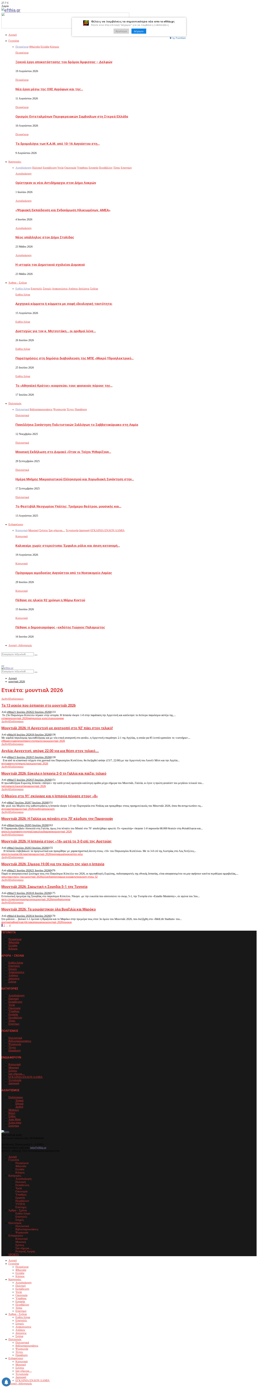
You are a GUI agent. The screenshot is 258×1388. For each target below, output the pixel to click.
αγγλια (11, 740)
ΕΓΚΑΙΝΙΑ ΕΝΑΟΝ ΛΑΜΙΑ (25, 1076)
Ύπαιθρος (13, 1011)
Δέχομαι (139, 31)
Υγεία (11, 1004)
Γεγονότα (13, 40)
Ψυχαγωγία (14, 1044)
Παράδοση (14, 1050)
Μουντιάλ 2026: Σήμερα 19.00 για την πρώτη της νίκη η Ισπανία (52, 864)
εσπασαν (6, 718)
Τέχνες (12, 1047)
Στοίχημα (13, 1125)
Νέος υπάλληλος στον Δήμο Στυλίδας (44, 237)
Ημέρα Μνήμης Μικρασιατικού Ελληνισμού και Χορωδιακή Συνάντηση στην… (74, 479)
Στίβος (12, 1116)
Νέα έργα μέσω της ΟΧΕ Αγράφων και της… (49, 89)
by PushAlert (179, 38)
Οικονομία (14, 1008)
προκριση (49, 808)
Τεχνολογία (14, 1080)
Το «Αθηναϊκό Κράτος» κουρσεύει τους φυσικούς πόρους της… (64, 386)
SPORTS (13, 1254)
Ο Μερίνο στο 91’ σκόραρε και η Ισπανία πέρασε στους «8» (49, 796)
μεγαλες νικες (18, 876)
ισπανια (25, 786)
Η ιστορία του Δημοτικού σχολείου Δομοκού (50, 265)
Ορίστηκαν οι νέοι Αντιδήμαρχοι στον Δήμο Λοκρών (55, 183)
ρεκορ (55, 718)
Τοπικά (19, 1100)
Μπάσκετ (13, 1109)
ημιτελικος (42, 740)
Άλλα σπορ (14, 1122)
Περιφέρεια (21, 52)
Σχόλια (12, 981)
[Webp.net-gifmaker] (65, 27)
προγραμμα (57, 854)
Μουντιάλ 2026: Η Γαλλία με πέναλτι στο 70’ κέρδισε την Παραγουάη (57, 819)
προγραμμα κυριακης (64, 876)
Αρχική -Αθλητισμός (20, 645)
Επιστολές (14, 965)
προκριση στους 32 (87, 876)
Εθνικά (19, 1103)
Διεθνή (5, 698)
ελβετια (22, 854)
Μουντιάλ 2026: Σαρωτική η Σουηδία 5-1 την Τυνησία (44, 887)
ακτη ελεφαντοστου (12, 899)
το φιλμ (78, 854)
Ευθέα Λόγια (22, 294)
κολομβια (41, 831)
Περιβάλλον (15, 1017)
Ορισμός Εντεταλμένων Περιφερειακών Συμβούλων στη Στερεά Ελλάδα (71, 117)
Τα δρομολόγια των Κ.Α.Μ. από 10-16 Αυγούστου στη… (57, 144)
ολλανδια (47, 876)
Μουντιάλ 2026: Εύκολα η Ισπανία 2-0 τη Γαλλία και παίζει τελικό (53, 773)
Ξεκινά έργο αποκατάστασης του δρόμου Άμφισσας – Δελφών (63, 62)
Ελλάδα (12, 945)
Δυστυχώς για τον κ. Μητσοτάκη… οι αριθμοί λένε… (55, 331)
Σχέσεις (12, 1070)
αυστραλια (7, 922)
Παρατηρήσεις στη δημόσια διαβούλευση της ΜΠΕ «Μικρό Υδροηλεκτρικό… (74, 358)
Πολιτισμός (14, 403)
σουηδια (56, 899)
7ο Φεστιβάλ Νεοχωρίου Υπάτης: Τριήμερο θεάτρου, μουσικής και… (68, 506)
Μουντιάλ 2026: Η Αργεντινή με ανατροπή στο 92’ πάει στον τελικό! (57, 728)
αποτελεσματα (9, 831)
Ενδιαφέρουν (15, 524)
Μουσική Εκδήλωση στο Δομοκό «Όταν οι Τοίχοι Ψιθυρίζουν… (63, 452)
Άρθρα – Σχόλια (17, 282)
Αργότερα (121, 31)
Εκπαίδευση (15, 1001)
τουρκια (67, 922)
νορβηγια (39, 808)
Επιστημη (13, 1023)
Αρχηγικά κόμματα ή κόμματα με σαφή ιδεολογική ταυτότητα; (63, 304)
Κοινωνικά (21, 536)
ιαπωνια (5, 876)
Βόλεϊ (11, 1113)
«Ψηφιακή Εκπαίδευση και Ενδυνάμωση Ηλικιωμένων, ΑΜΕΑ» (62, 210)
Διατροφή (13, 1083)
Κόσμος (13, 948)
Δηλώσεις (13, 978)
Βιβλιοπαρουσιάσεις (19, 1041)
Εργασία (13, 1014)
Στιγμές (12, 968)
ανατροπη (20, 740)
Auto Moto (14, 1119)
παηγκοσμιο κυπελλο (40, 718)
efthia (10, 711)
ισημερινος (29, 899)
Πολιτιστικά (22, 415)
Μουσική (13, 1067)
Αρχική (12, 34)
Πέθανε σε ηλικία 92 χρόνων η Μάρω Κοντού (50, 600)
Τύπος (11, 1020)
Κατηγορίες (14, 161)
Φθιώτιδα (13, 942)
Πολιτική (13, 998)
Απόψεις (13, 975)
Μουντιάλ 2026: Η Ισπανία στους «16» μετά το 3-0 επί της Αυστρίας (56, 841)
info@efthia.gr (38, 1147)
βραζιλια (18, 922)
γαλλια (5, 786)
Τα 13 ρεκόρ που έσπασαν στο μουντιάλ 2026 (38, 705)
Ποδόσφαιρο (16, 698)
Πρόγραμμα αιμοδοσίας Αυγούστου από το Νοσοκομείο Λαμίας (63, 573)
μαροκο (51, 831)
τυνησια (65, 899)
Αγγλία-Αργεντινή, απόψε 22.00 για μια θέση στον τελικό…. (50, 751)
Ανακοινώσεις (16, 972)
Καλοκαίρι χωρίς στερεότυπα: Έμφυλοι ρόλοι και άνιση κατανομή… (67, 546)
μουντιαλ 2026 (19, 718)
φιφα (61, 718)
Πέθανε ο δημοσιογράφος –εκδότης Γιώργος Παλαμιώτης (60, 627)
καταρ (34, 922)
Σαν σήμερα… (16, 1073)
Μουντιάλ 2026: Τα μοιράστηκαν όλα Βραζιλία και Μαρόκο (48, 909)
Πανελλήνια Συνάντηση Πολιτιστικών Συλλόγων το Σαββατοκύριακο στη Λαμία (76, 425)
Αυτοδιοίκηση (23, 173)
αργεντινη (31, 740)
